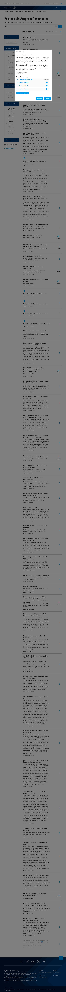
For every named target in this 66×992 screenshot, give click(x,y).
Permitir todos (39, 98)
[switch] (47, 82)
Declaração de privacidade (22, 72)
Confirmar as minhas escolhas (23, 92)
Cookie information (20, 70)
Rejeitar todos (47, 98)
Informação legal (20, 73)
